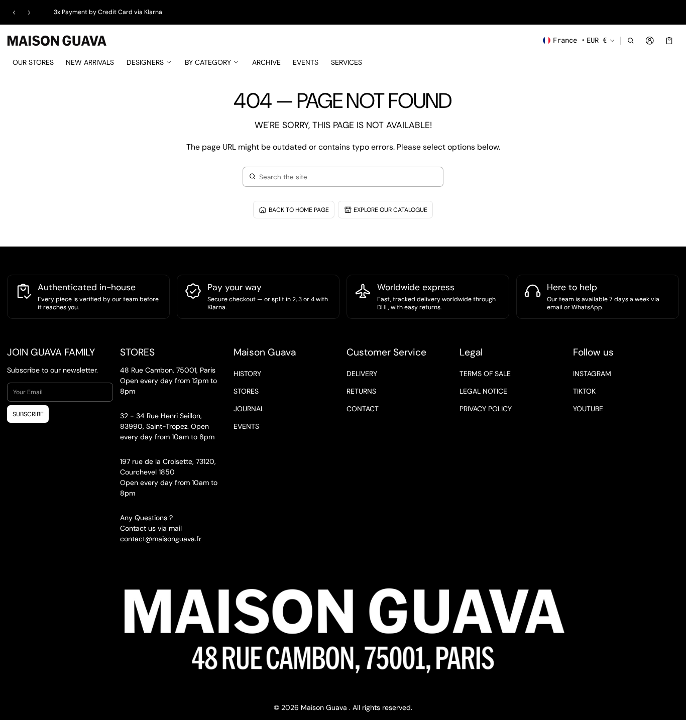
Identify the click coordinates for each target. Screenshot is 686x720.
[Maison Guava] (57, 40)
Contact (363, 408)
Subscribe (28, 414)
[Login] (650, 40)
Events (246, 426)
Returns (361, 391)
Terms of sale (485, 373)
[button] (630, 40)
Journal (249, 408)
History (247, 373)
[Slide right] (29, 13)
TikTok (584, 391)
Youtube (588, 408)
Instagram (592, 373)
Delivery (362, 373)
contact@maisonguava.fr (160, 538)
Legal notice (483, 391)
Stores (246, 391)
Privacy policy (486, 408)
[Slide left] (14, 13)
